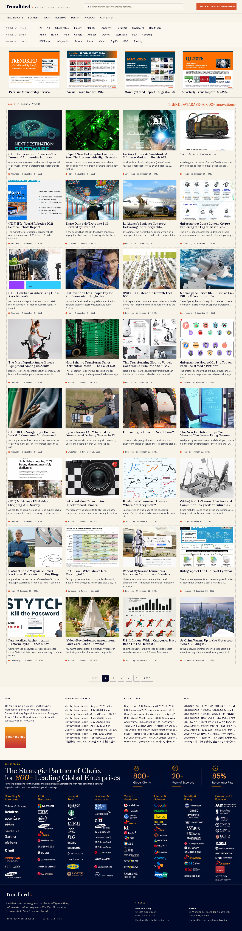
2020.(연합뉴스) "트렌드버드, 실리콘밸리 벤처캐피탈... (210, 737)
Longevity (106, 27)
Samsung (147, 34)
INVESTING (60, 17)
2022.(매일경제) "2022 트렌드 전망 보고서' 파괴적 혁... (210, 729)
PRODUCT (90, 17)
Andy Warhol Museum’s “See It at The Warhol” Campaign (151, 721)
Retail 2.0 (122, 27)
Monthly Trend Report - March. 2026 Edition (88, 733)
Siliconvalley (62, 27)
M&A (125, 41)
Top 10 (114, 41)
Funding (138, 41)
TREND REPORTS (14, 17)
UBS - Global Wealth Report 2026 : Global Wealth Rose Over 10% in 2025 (151, 718)
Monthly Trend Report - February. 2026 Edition (90, 737)
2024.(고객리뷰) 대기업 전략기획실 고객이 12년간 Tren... (210, 721)
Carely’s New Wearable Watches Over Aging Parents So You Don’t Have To (151, 714)
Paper (90, 41)
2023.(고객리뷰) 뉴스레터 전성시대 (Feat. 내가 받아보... (210, 725)
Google (78, 34)
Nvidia (54, 34)
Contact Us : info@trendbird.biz (152, 920)
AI (41, 27)
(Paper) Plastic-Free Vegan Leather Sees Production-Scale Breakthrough (151, 733)
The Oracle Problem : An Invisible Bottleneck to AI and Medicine (151, 729)
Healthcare (155, 27)
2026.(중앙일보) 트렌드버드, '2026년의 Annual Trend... (210, 710)
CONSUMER (106, 17)
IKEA (134, 34)
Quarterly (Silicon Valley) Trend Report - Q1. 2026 (91, 729)
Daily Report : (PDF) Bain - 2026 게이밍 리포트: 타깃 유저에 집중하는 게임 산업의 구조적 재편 (151, 741)
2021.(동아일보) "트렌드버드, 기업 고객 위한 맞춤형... (209, 733)
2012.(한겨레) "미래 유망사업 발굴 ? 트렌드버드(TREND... (210, 741)
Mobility (91, 27)
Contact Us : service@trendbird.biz (208, 920)
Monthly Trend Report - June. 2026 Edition (88, 718)
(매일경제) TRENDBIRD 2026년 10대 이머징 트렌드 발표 (91, 741)
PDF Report (46, 41)
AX (48, 27)
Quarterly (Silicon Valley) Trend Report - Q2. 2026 (91, 714)
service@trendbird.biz (20, 919)
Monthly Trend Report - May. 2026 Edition (87, 721)
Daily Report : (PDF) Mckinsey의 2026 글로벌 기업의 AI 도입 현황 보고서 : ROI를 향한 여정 (151, 706)
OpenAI (106, 34)
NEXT (147, 678)
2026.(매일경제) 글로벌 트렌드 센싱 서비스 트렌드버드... (210, 706)
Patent (78, 41)
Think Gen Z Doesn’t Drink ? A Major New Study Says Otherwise (151, 725)
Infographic (63, 41)
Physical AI (138, 27)
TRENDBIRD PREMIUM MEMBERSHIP (216, 6)
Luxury (77, 27)
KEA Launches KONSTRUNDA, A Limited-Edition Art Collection (151, 737)
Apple (43, 34)
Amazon (92, 34)
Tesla (66, 34)
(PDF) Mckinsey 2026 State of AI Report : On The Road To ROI (151, 710)
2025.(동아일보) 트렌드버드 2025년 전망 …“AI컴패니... (210, 714)
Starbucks (121, 34)
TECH (47, 17)
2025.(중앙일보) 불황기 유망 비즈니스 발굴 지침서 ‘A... (210, 718)
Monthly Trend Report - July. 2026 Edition (87, 710)
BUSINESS (33, 17)
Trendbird (17, 6)
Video (102, 41)
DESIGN (75, 17)
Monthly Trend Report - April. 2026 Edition (87, 725)
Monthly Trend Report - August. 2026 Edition (89, 706)
